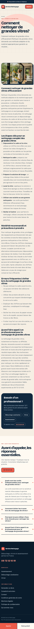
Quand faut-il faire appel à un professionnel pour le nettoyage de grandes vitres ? (15, 529)
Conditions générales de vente (11, 598)
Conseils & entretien (8, 591)
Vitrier (26, 415)
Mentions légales (7, 601)
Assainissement (10, 419)
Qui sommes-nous (7, 608)
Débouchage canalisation (12, 415)
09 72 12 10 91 (20, 424)
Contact (4, 594)
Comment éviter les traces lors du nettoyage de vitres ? (14, 509)
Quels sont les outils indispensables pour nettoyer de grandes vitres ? (15, 483)
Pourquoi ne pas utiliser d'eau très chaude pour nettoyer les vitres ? (15, 519)
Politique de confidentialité (10, 604)
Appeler (29, 6)
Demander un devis (7, 588)
